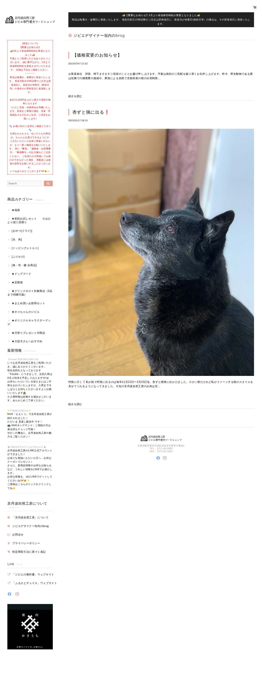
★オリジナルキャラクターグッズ (29, 322)
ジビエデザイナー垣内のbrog (30, 526)
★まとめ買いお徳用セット (28, 303)
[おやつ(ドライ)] (22, 230)
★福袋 (16, 210)
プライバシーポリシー (26, 543)
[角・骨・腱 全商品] (24, 265)
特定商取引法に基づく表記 (29, 551)
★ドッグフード (21, 273)
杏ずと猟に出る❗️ (91, 112)
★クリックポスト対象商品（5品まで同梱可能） (29, 292)
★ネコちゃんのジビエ (26, 311)
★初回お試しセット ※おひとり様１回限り (29, 220)
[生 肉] (17, 239)
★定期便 (17, 282)
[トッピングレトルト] (25, 248)
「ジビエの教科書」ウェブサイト (33, 574)
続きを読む (75, 96)
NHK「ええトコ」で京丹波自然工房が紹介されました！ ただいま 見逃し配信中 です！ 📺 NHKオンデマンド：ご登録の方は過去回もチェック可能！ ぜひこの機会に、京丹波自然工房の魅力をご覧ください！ (29, 425)
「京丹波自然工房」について (30, 517)
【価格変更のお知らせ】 (97, 55)
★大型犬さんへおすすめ (27, 341)
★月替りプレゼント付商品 (28, 332)
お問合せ (18, 534)
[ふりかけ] (18, 256)
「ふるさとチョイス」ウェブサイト (34, 583)
